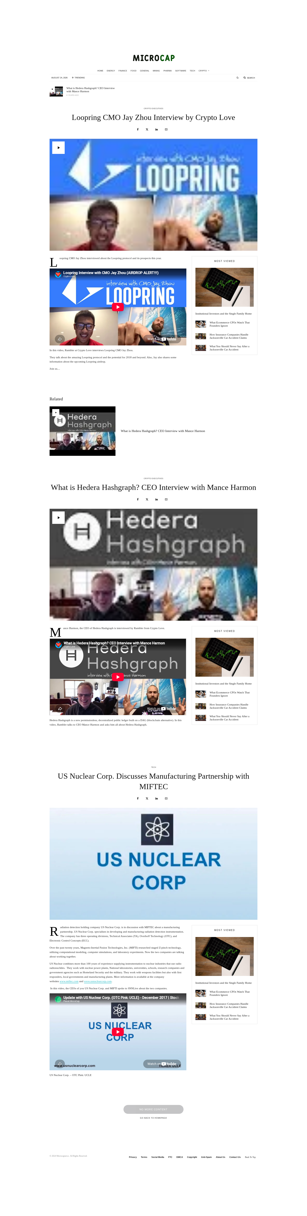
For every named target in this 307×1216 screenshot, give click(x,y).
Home (100, 71)
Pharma (167, 71)
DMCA (179, 1157)
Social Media (157, 1157)
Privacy (133, 1157)
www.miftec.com (69, 981)
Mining (156, 71)
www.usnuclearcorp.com (98, 981)
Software (180, 71)
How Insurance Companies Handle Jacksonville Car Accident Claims (229, 336)
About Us (220, 1157)
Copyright (192, 1157)
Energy (111, 71)
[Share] (138, 129)
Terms (144, 1157)
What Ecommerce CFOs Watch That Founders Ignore (230, 324)
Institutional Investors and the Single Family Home (223, 313)
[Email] (166, 129)
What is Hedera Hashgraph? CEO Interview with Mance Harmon (90, 90)
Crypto (203, 71)
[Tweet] (147, 129)
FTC (170, 1157)
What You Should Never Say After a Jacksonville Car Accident (229, 348)
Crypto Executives (153, 108)
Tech (192, 71)
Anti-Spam (206, 1157)
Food (133, 71)
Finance (123, 71)
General (144, 71)
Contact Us (235, 1157)
